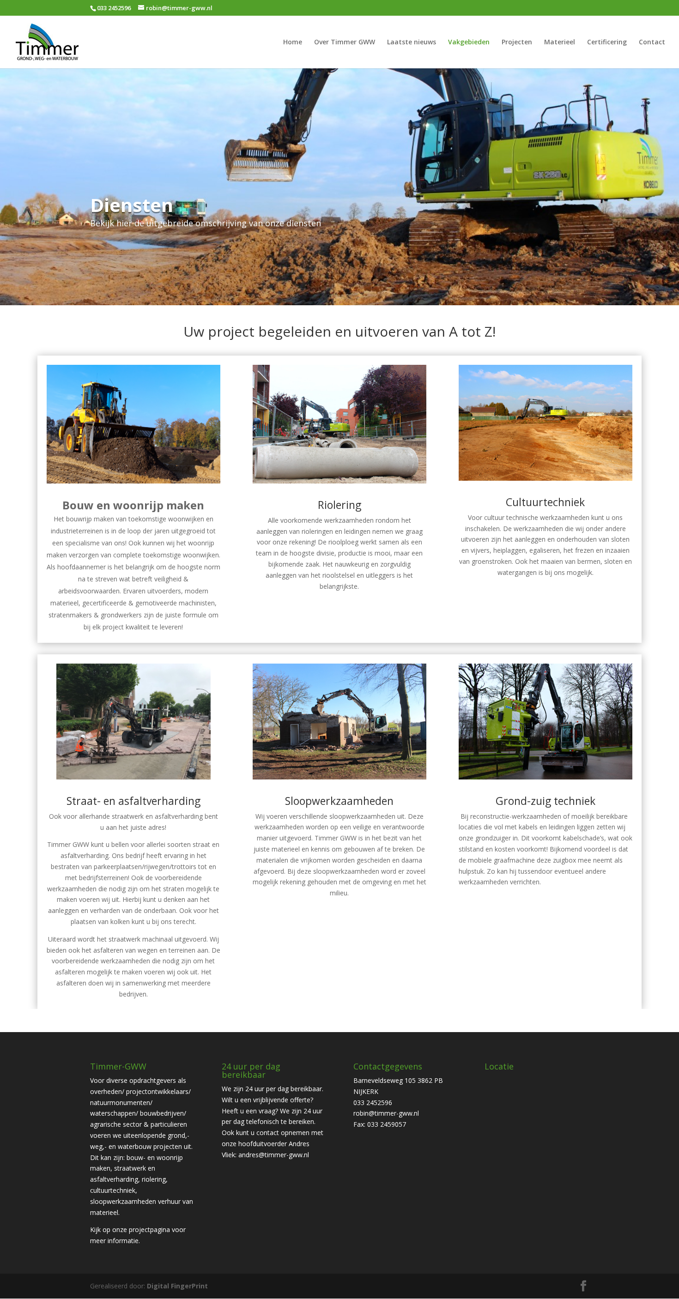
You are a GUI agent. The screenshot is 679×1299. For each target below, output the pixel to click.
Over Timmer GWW (344, 42)
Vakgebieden (469, 42)
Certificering (607, 42)
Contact (652, 42)
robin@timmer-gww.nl (386, 1113)
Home (292, 42)
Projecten (517, 42)
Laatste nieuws (411, 42)
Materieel (559, 42)
